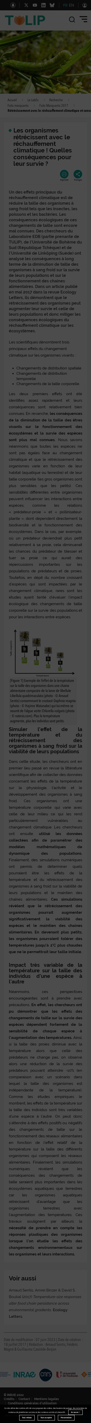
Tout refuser (27, 1417)
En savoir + (75, 1412)
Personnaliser (66, 1417)
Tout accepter (46, 1417)
